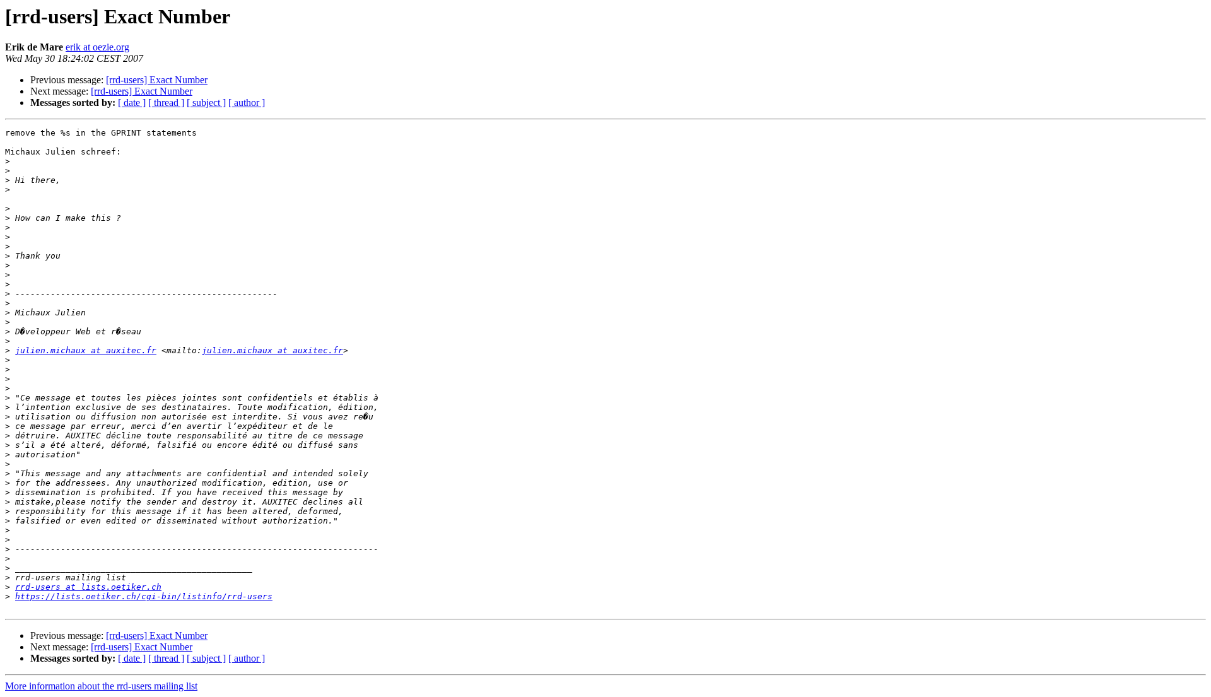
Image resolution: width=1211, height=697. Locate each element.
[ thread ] (166, 102)
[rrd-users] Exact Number (157, 79)
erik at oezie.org (97, 47)
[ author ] (246, 102)
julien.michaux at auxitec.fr (85, 350)
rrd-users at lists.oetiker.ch (88, 587)
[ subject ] (206, 102)
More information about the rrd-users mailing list (101, 686)
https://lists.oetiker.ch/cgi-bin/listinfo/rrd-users (143, 596)
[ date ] (132, 102)
